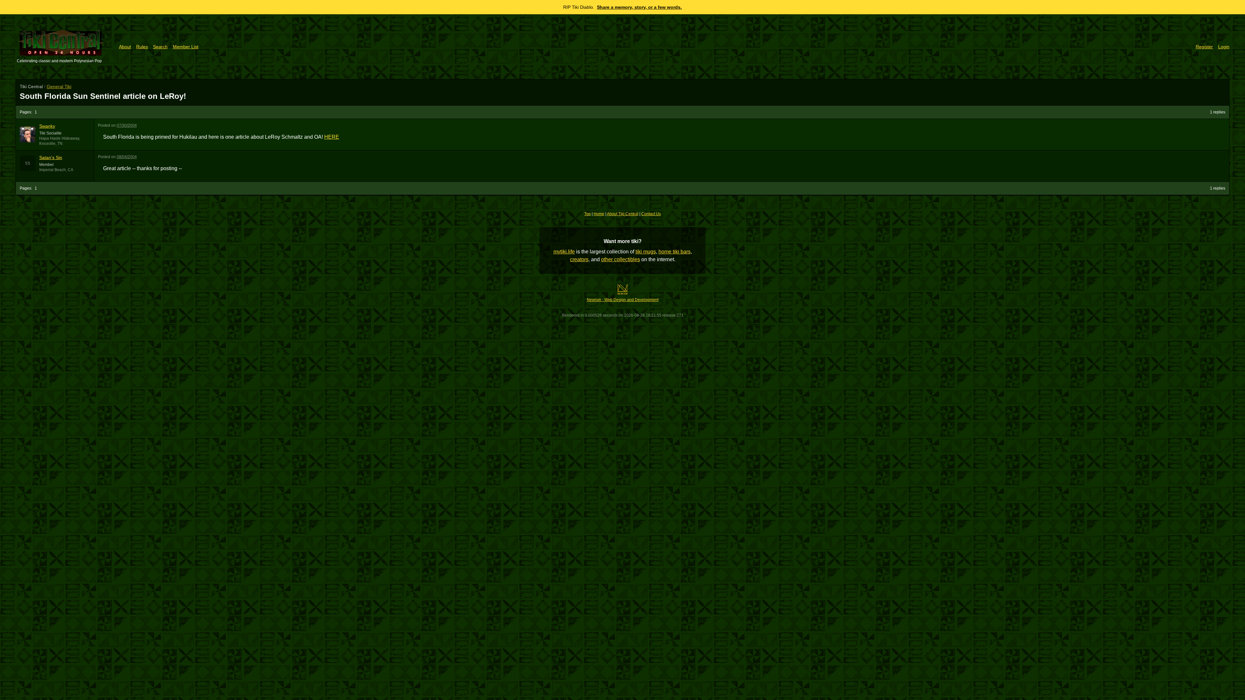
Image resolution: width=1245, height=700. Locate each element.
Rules (142, 46)
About (125, 46)
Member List (185, 46)
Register (1204, 46)
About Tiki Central (622, 214)
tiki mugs (645, 251)
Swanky (47, 126)
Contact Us (651, 214)
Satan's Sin (50, 157)
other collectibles (620, 259)
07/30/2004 (127, 125)
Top (587, 214)
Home (599, 214)
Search (160, 46)
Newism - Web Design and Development (622, 300)
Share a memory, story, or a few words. (639, 7)
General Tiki (59, 86)
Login (1223, 46)
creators (579, 259)
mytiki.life (564, 251)
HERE (331, 137)
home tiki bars (674, 251)
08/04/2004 (127, 157)
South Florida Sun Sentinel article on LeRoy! (103, 96)
